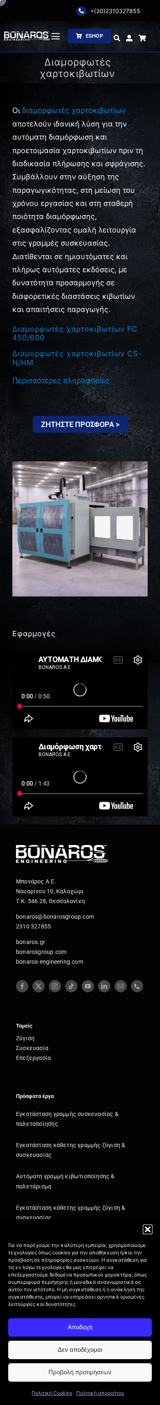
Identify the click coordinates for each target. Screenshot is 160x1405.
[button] (148, 1229)
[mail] (120, 986)
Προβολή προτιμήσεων (80, 1372)
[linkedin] (104, 986)
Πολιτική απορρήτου (100, 1393)
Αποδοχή (80, 1327)
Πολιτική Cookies (52, 1393)
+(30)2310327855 (115, 10)
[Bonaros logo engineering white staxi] (27, 35)
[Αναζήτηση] (117, 38)
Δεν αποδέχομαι (80, 1349)
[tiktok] (71, 986)
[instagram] (55, 986)
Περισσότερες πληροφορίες (61, 380)
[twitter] (38, 986)
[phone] (137, 986)
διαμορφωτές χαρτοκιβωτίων (74, 110)
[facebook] (22, 986)
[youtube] (88, 986)
